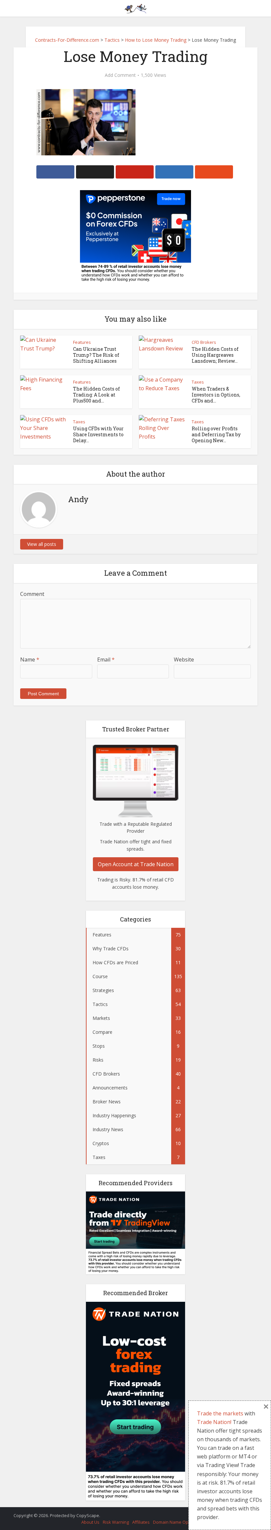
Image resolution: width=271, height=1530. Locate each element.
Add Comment (120, 75)
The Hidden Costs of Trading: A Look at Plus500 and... (96, 395)
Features (82, 342)
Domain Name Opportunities (181, 1522)
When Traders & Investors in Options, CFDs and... (216, 395)
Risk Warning (116, 1522)
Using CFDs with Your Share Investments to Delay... (98, 434)
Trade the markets (220, 1413)
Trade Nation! (214, 1422)
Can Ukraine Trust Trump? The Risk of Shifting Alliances (96, 355)
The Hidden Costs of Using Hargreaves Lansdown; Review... (215, 355)
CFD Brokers (204, 342)
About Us (90, 1522)
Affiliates (141, 1522)
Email (106, 659)
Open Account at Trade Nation (136, 864)
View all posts (41, 544)
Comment (32, 594)
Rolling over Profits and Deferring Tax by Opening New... (216, 434)
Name (29, 659)
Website (184, 659)
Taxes (198, 382)
